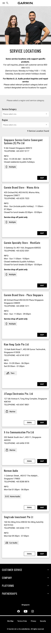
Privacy (33, 621)
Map (42, 178)
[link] (25, 25)
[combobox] (25, 114)
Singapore (26, 605)
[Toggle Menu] (1, 2)
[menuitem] (7, 3)
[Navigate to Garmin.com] (25, 3)
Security (43, 621)
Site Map (10, 621)
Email (29, 423)
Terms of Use (22, 621)
